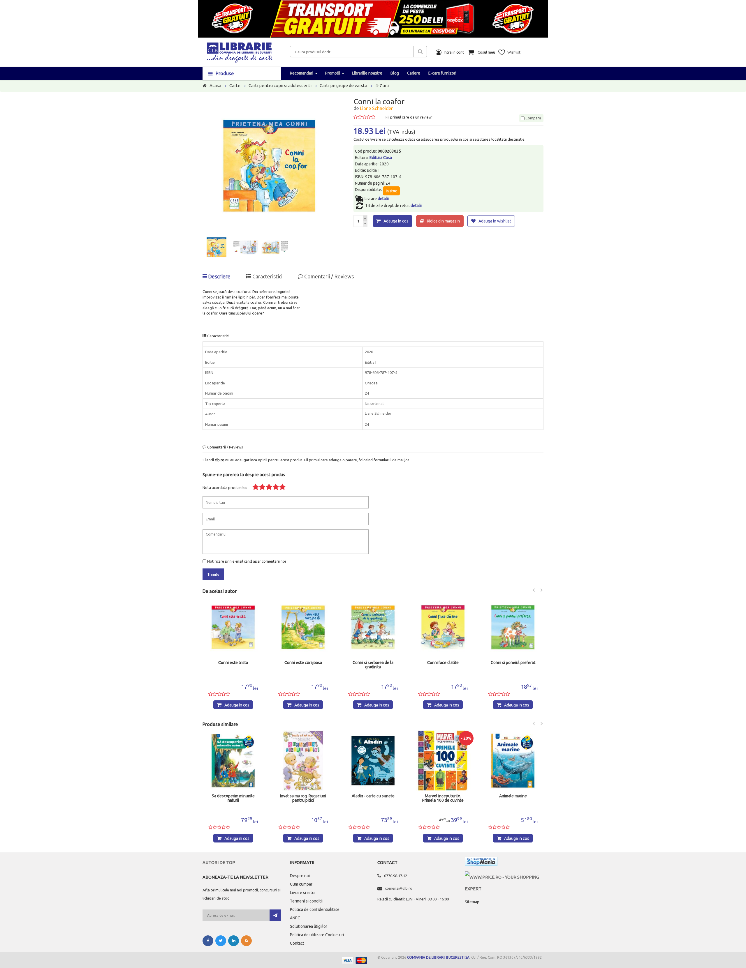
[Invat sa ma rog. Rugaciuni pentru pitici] (303, 760)
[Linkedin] (233, 940)
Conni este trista (229, 662)
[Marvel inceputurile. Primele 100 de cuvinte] (443, 760)
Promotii (332, 73)
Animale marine (513, 796)
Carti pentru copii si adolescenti (280, 85)
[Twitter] (220, 940)
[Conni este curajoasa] (299, 627)
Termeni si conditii (306, 901)
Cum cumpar (301, 884)
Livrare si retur (303, 892)
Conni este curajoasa (299, 662)
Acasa (215, 85)
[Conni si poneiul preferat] (509, 627)
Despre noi (300, 875)
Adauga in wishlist (494, 221)
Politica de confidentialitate (314, 909)
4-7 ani (382, 85)
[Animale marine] (512, 760)
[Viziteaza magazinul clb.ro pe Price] (504, 877)
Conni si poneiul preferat (509, 662)
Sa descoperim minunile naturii (233, 798)
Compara (533, 118)
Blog (394, 73)
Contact (297, 943)
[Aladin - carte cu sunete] (373, 760)
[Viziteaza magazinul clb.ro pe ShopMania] (481, 862)
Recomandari (301, 73)
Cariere (413, 73)
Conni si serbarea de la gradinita (369, 664)
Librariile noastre (367, 73)
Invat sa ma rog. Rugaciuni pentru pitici (303, 798)
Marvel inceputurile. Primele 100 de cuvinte (443, 798)
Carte (234, 85)
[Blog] (246, 940)
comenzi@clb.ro (398, 888)
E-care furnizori (442, 73)
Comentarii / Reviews (328, 276)
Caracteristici (266, 276)
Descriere (219, 276)
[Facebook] (208, 940)
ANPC (295, 918)
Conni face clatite (439, 662)
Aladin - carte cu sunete (373, 796)
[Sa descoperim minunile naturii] (233, 760)
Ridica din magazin (443, 221)
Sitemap (472, 902)
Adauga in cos (396, 221)
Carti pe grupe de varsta (343, 85)
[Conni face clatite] (439, 627)
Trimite (213, 574)
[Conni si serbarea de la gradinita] (369, 627)
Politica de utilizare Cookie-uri (317, 934)
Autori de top (219, 862)
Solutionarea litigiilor (308, 926)
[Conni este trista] (229, 627)
